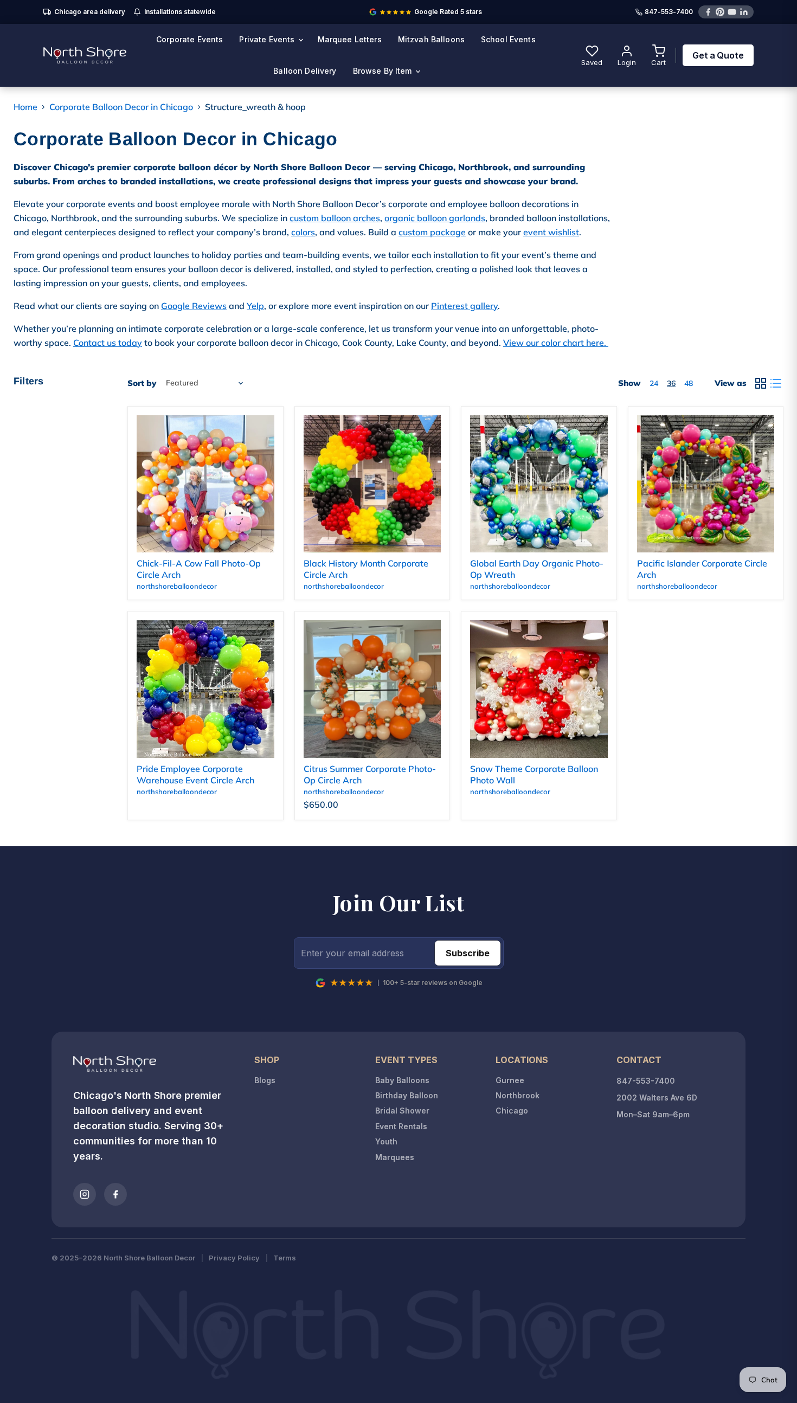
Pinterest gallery (464, 305)
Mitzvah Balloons (431, 39)
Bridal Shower (402, 1110)
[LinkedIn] (744, 12)
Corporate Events (189, 39)
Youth (386, 1141)
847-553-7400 (669, 12)
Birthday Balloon (406, 1095)
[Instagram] (84, 1194)
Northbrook (517, 1095)
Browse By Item (383, 70)
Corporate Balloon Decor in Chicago (121, 107)
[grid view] (760, 383)
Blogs (264, 1080)
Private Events (268, 39)
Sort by (141, 383)
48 (688, 383)
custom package (432, 232)
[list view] (775, 383)
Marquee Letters (350, 39)
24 (654, 383)
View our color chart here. (555, 342)
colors (303, 232)
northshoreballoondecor (177, 586)
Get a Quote (718, 55)
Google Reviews (194, 305)
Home (25, 107)
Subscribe (468, 953)
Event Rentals (401, 1126)
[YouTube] (732, 12)
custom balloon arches (335, 218)
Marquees (394, 1157)
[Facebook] (708, 12)
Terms (284, 1258)
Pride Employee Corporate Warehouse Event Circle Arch (195, 774)
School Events (508, 39)
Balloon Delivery (304, 70)
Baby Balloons (402, 1080)
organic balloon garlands (434, 218)
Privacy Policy (234, 1258)
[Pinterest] (720, 12)
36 (671, 383)
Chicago (512, 1110)
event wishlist (551, 232)
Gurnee (510, 1080)
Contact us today (107, 342)
